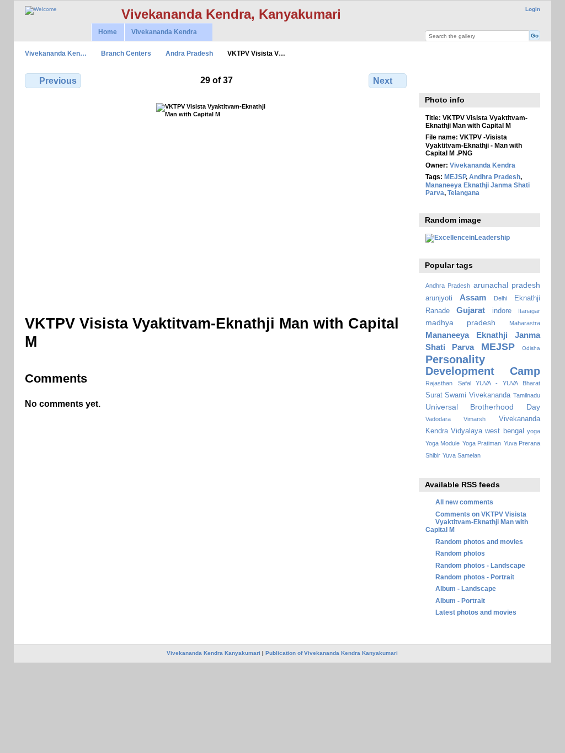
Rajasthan (438, 383)
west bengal (504, 431)
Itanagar (529, 311)
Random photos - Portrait (474, 576)
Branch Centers (126, 53)
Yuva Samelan (462, 455)
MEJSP (455, 176)
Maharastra (524, 323)
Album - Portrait (460, 600)
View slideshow (455, 79)
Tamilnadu (526, 395)
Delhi (500, 298)
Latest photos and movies (475, 612)
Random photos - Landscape (480, 565)
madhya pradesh (460, 322)
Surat (434, 395)
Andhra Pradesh (494, 176)
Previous (58, 80)
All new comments (464, 501)
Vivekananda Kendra (160, 32)
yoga (533, 431)
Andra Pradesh (189, 53)
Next (382, 80)
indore (501, 311)
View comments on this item (431, 79)
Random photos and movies (479, 541)
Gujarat (470, 310)
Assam (473, 297)
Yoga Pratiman (481, 443)
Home (107, 32)
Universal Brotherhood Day (482, 406)
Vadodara (438, 419)
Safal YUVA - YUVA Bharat (499, 383)
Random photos (460, 553)
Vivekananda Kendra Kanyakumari (213, 653)
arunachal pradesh (506, 285)
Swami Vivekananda (477, 395)
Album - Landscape (465, 588)
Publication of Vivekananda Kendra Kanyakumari (331, 653)
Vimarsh (474, 419)
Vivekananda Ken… (56, 53)
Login (532, 9)
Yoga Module (442, 443)
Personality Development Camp (482, 365)
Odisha (531, 348)
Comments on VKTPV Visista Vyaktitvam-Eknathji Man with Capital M (476, 522)
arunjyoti (438, 298)
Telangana (463, 192)
